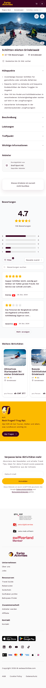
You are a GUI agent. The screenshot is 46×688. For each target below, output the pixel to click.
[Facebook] (10, 647)
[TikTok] (29, 647)
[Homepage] (7, 4)
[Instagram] (22, 647)
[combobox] (34, 260)
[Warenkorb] (36, 3)
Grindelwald (18, 10)
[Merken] (36, 16)
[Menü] (42, 3)
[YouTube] (16, 647)
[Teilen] (42, 16)
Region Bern (6, 10)
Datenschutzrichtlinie (24, 489)
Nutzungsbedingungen (20, 492)
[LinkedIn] (4, 647)
